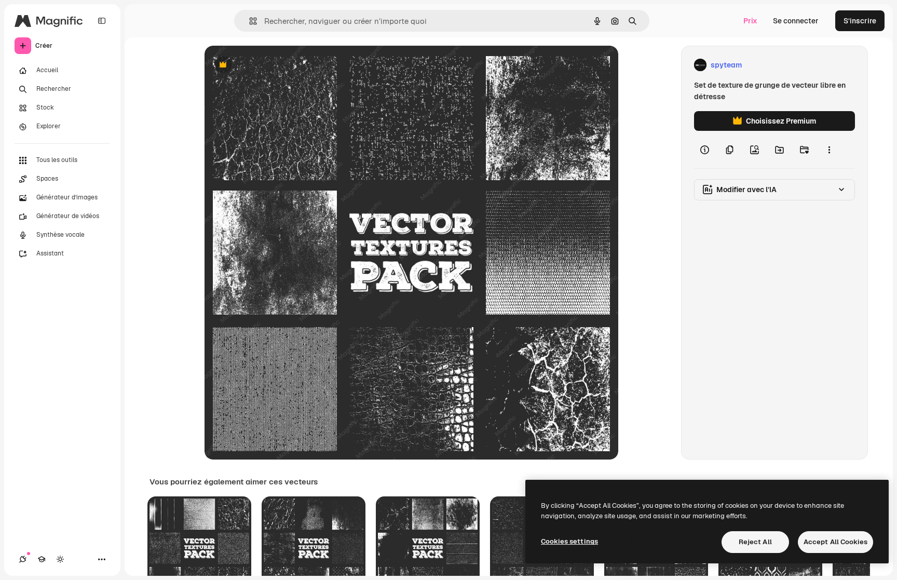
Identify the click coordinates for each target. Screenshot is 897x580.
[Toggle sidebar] (101, 20)
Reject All (755, 541)
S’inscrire (860, 20)
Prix (750, 20)
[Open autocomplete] (249, 21)
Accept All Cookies (835, 541)
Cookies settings (569, 541)
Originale (273, 65)
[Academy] (41, 559)
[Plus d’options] (829, 149)
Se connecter (796, 20)
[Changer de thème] (60, 559)
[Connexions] (23, 559)
